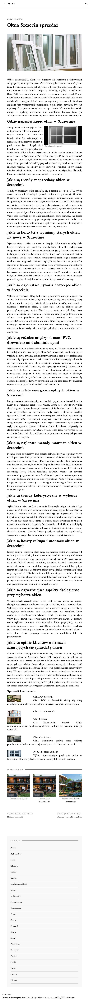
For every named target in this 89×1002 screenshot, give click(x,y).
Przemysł (14, 926)
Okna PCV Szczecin (43, 697)
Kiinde (11, 4)
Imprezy (14, 878)
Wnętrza (14, 974)
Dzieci (13, 860)
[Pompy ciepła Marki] (18, 785)
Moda (13, 890)
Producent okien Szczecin (46, 752)
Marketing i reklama (19, 884)
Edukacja (14, 866)
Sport (13, 938)
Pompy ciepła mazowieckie (44, 800)
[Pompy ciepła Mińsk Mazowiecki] (70, 785)
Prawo (13, 920)
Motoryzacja (15, 896)
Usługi (13, 968)
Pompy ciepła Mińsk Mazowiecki (70, 800)
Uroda (13, 962)
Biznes (13, 848)
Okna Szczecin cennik (44, 711)
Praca (13, 914)
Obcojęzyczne (16, 908)
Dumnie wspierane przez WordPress (16, 997)
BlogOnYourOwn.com (66, 997)
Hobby (13, 872)
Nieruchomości (16, 902)
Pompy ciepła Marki (18, 799)
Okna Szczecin (40, 719)
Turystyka (14, 956)
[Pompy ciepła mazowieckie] (44, 785)
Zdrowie (14, 980)
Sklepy (13, 932)
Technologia (15, 944)
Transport (14, 950)
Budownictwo (14, 19)
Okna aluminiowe (41, 737)
